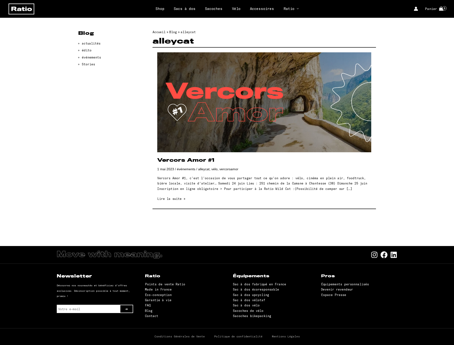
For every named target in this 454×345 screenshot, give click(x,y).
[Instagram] (374, 254)
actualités (91, 43)
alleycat (204, 169)
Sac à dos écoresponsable (256, 289)
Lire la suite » (171, 199)
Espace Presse (333, 295)
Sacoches (214, 8)
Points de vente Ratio (165, 284)
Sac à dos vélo (246, 305)
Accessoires (262, 8)
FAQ (148, 305)
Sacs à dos (185, 8)
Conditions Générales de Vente (179, 336)
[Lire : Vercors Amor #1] (264, 102)
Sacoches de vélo (248, 311)
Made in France (158, 289)
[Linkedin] (393, 254)
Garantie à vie (158, 300)
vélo (214, 169)
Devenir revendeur (337, 289)
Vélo (236, 8)
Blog (149, 311)
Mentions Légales (286, 336)
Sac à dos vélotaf (249, 300)
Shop (160, 8)
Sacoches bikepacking (252, 316)
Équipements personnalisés (345, 284)
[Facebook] (384, 254)
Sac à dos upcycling (251, 295)
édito (87, 50)
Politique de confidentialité (238, 336)
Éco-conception (158, 295)
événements (91, 57)
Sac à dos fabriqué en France (259, 284)
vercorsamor (228, 169)
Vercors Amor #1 (185, 160)
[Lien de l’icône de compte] (416, 9)
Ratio (289, 8)
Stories (88, 64)
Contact (151, 316)
